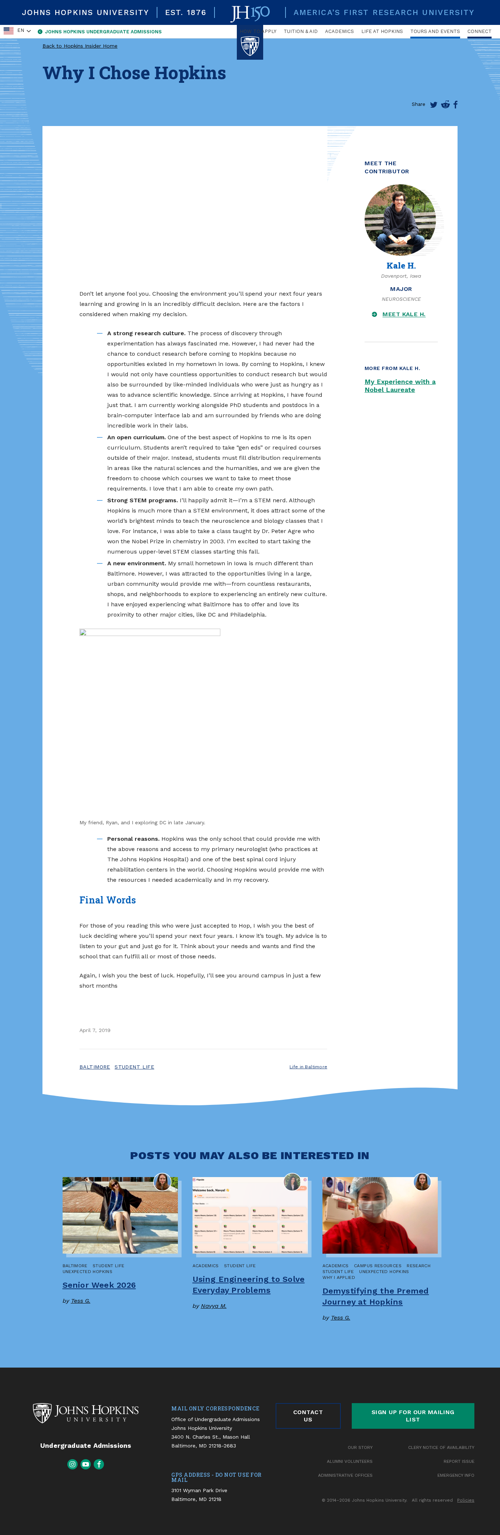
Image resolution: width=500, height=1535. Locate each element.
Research (418, 1265)
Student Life (134, 1067)
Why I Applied (338, 1277)
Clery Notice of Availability (441, 1447)
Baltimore (94, 1067)
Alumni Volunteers (350, 1461)
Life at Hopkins (382, 31)
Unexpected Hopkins (87, 1271)
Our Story (360, 1447)
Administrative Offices (345, 1475)
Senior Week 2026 (99, 1285)
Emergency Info (455, 1475)
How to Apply (258, 31)
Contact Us (308, 1416)
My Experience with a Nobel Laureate (400, 385)
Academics (339, 31)
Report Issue (459, 1461)
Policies (465, 1500)
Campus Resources (378, 1265)
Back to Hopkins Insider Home (79, 46)
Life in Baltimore (308, 1066)
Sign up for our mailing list (413, 1416)
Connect (479, 31)
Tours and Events (435, 31)
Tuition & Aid (301, 31)
